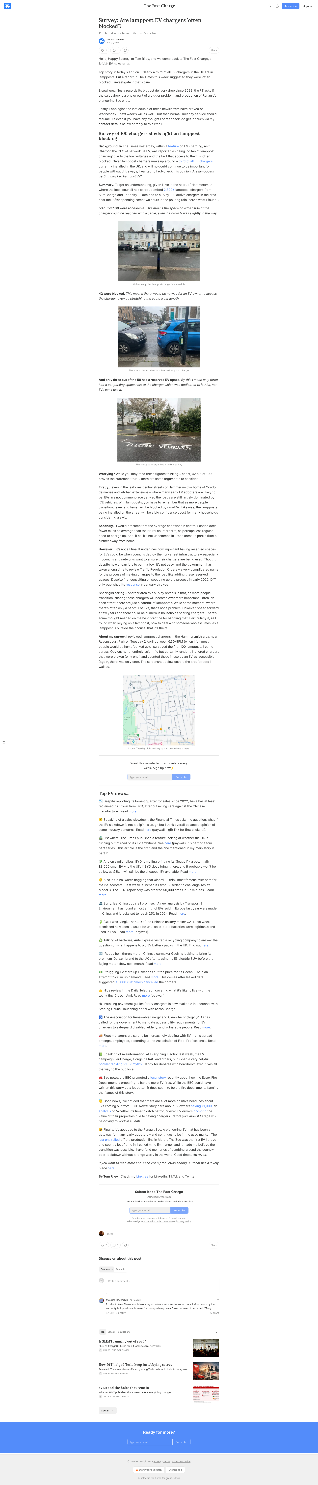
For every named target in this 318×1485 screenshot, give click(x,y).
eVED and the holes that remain (124, 1388)
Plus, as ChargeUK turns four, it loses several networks (129, 1346)
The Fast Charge (115, 39)
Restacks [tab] (120, 1269)
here (148, 830)
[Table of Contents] (3, 742)
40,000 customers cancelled (136, 982)
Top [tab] (103, 1331)
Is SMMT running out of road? (122, 1341)
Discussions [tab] (124, 1331)
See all (105, 1410)
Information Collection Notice (158, 1221)
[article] (159, 1348)
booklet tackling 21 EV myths (120, 1064)
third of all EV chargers (196, 161)
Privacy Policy (184, 1221)
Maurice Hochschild (117, 1299)
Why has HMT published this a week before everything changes (135, 1392)
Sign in (307, 6)
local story (158, 1077)
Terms (166, 1461)
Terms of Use (175, 1217)
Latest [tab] (111, 1331)
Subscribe (291, 6)
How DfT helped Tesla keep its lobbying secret (135, 1365)
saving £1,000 (201, 1106)
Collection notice (181, 1461)
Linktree (142, 1176)
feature (173, 146)
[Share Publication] (277, 6)
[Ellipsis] (217, 1299)
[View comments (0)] (131, 1354)
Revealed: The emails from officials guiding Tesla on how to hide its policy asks (143, 1369)
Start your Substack (150, 1469)
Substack (143, 1478)
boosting (200, 1111)
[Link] (94, 136)
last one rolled (109, 1140)
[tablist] (113, 1269)
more (132, 811)
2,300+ (169, 190)
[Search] (270, 6)
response (133, 584)
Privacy (157, 1461)
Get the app (175, 1469)
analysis (105, 1111)
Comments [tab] (106, 1269)
